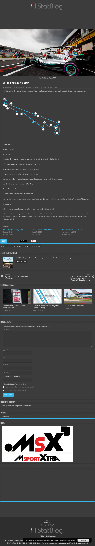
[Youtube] (48, 525)
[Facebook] (43, 525)
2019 (7, 246)
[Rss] (42, 525)
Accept (83, 540)
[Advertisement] (47, 18)
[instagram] (53, 525)
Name (5, 350)
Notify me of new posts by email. (16, 390)
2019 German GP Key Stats (42, 230)
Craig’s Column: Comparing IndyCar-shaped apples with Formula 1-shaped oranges (80, 277)
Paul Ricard (36, 246)
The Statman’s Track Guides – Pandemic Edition (14, 307)
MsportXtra (47, 522)
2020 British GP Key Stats (74, 306)
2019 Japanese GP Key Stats (13, 230)
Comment (6, 329)
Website (5, 364)
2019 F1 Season (17, 246)
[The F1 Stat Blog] (47, 6)
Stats (29, 87)
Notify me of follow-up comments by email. (19, 387)
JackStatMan (8, 87)
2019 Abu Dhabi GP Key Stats (72, 230)
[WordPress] (51, 525)
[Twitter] (46, 525)
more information (69, 540)
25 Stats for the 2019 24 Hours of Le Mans (16, 276)
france (27, 246)
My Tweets (5, 416)
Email (5, 357)
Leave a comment (40, 87)
